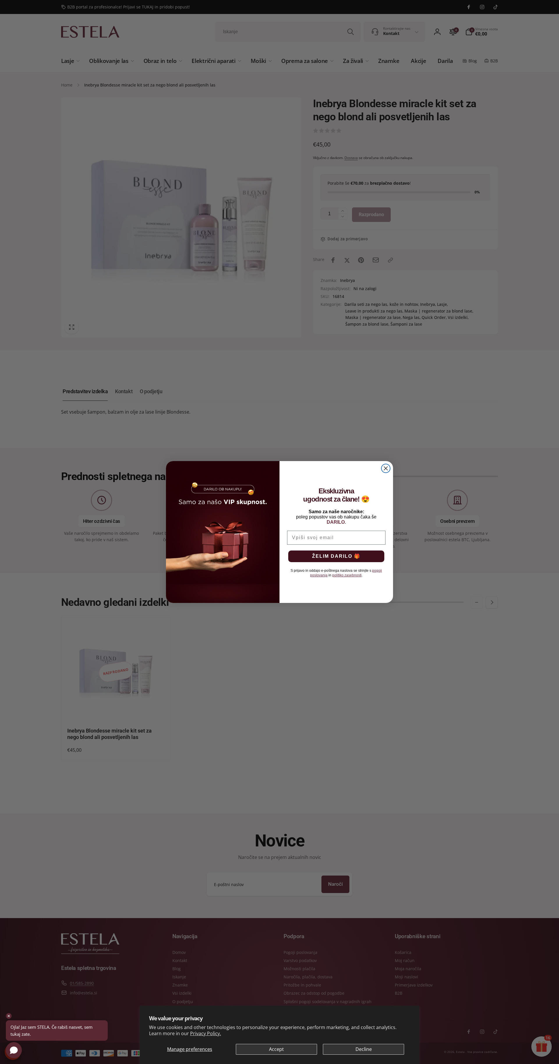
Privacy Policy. (205, 1033)
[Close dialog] (385, 468)
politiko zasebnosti (347, 575)
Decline (363, 1049)
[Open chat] (14, 1050)
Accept (276, 1049)
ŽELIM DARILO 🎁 (336, 556)
